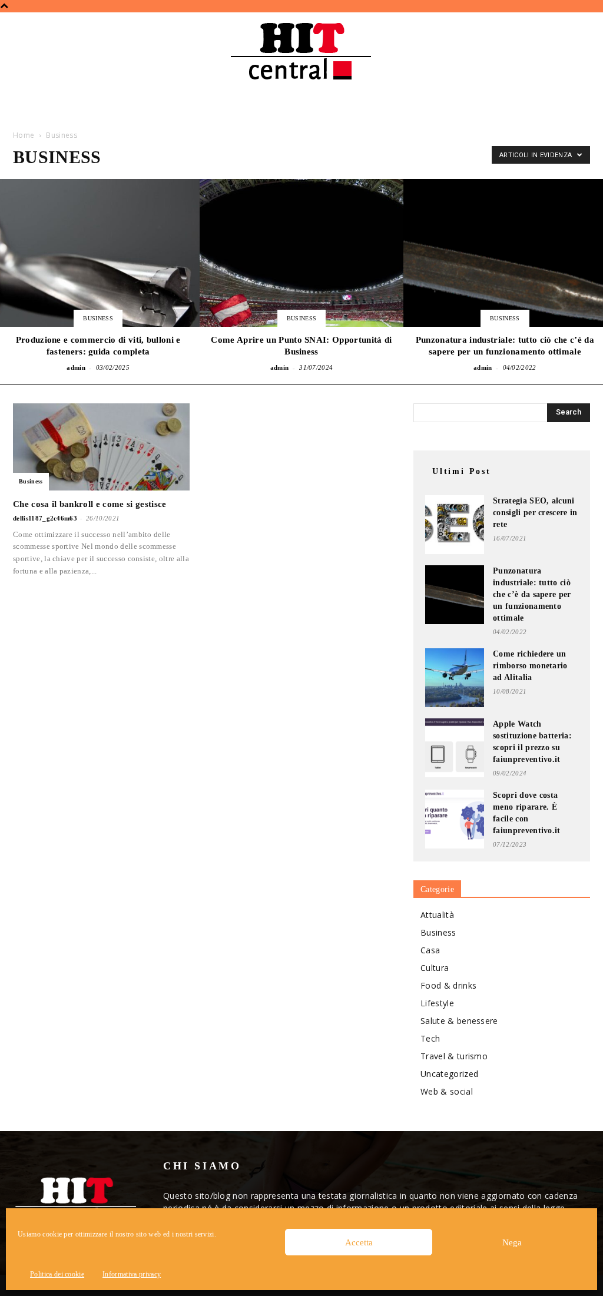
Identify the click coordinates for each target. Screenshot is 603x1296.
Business (98, 318)
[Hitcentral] (301, 51)
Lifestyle (437, 1003)
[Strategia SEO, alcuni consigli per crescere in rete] (454, 524)
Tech (430, 1038)
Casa (430, 950)
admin (76, 367)
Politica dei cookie (57, 1274)
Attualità (437, 914)
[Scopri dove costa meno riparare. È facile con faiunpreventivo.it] (454, 819)
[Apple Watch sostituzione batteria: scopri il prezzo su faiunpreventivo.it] (454, 747)
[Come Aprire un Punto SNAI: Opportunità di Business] (301, 276)
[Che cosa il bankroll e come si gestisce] (101, 446)
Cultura (434, 967)
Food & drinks (448, 985)
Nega (512, 1242)
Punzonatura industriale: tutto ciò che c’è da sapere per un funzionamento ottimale (532, 594)
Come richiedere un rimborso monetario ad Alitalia (530, 665)
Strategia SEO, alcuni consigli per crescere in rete (535, 512)
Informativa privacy (131, 1274)
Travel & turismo (454, 1056)
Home (23, 135)
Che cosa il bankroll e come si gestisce (89, 504)
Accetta (359, 1242)
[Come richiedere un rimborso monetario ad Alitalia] (454, 677)
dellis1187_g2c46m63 (45, 518)
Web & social (446, 1091)
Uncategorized (449, 1073)
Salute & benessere (459, 1020)
